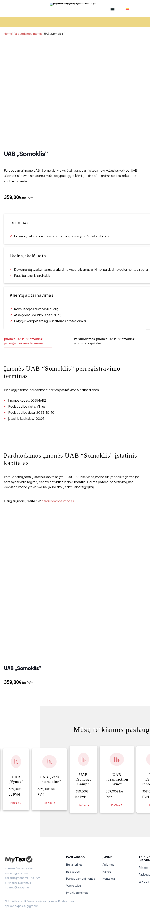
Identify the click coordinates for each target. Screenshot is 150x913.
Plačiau (14, 802)
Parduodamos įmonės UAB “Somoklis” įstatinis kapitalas (105, 341)
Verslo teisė (73, 885)
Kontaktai (109, 878)
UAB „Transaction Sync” (117, 779)
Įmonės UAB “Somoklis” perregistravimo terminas (24, 341)
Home (8, 33)
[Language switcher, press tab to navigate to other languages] (126, 9)
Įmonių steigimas (77, 892)
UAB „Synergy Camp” (83, 779)
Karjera (107, 871)
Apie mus (108, 864)
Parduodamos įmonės (28, 33)
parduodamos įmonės (58, 501)
